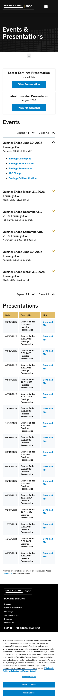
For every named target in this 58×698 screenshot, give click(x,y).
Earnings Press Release (21, 163)
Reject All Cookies (29, 684)
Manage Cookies (29, 676)
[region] (29, 665)
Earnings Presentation (20, 168)
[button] (46, 6)
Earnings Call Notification (22, 178)
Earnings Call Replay (19, 158)
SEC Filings (14, 173)
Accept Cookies (29, 692)
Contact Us (7, 573)
